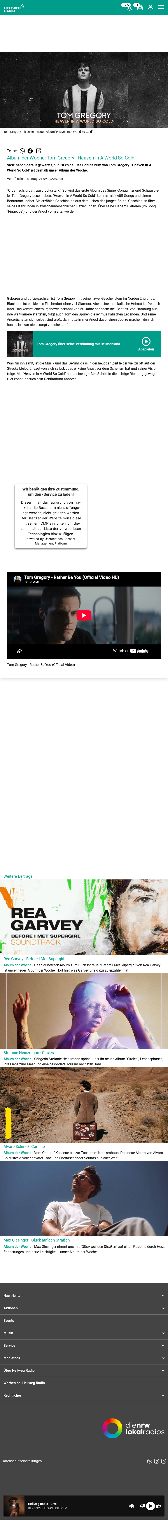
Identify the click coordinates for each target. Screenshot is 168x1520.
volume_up (132, 1506)
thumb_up (158, 1506)
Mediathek (12, 1358)
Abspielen (146, 343)
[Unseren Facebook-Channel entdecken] (156, 1461)
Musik (8, 1333)
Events (9, 1321)
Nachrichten (13, 1296)
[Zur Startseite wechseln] (14, 8)
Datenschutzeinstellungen (22, 1461)
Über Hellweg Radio (19, 1370)
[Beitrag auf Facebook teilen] (30, 151)
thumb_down (142, 1506)
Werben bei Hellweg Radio (24, 1383)
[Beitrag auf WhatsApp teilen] (22, 151)
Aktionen (11, 1308)
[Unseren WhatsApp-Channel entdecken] (149, 1461)
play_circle (150, 1506)
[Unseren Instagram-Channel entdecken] (163, 1461)
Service (9, 1345)
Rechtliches (13, 1395)
